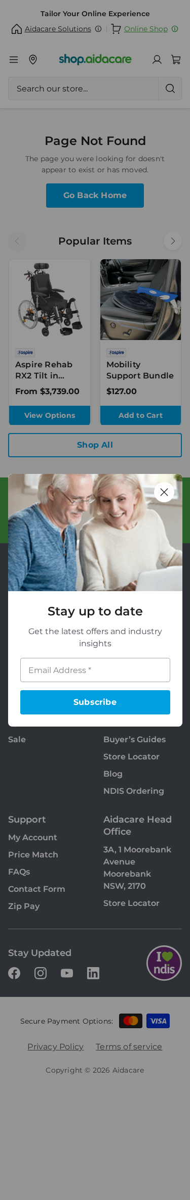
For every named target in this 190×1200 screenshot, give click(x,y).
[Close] (164, 492)
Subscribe (95, 702)
